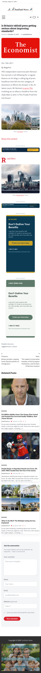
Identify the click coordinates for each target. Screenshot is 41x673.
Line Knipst (20, 131)
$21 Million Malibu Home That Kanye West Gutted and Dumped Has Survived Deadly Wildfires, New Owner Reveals (20, 416)
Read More (11, 158)
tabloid (14, 346)
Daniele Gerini (20, 195)
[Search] (38, 17)
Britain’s (9, 346)
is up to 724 (27, 88)
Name (6, 579)
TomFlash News (27, 640)
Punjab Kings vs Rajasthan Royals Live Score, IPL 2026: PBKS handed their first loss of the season (19, 470)
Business (11, 344)
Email (6, 590)
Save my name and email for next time (20, 612)
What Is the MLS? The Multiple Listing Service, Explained (19, 522)
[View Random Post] (30, 17)
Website (10, 602)
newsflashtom (27, 34)
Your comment (9, 557)
